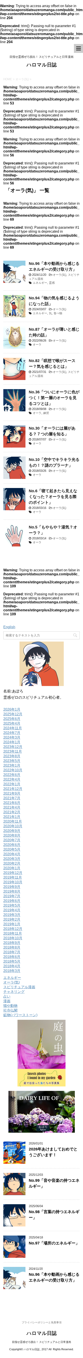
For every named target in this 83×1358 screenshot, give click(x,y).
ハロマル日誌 (42, 65)
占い (6, 996)
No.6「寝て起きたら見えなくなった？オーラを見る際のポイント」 (53, 497)
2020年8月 (11, 835)
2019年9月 (11, 887)
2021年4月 (11, 807)
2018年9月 (11, 943)
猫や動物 (10, 1006)
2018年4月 (11, 966)
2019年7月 (11, 896)
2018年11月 (12, 933)
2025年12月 (12, 714)
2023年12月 (12, 747)
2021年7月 (11, 798)
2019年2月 (11, 919)
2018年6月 (11, 957)
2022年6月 (11, 775)
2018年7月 (11, 952)
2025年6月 (11, 719)
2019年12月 (12, 873)
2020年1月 (11, 868)
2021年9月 (11, 793)
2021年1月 (11, 817)
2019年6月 (11, 901)
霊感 (52, 282)
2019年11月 (12, 877)
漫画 (6, 1001)
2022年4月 (11, 779)
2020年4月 (11, 854)
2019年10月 (12, 882)
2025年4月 (11, 723)
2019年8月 (11, 891)
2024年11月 (12, 728)
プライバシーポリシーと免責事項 (42, 1322)
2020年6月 (11, 845)
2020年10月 (12, 826)
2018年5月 (11, 961)
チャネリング (14, 992)
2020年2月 (11, 863)
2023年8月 (11, 756)
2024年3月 (11, 737)
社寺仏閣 (10, 1010)
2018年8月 (11, 947)
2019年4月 (11, 910)
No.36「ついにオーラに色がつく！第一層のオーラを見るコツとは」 (54, 398)
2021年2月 (11, 812)
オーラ (37, 344)
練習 (46, 413)
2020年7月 (11, 840)
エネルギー (40, 282)
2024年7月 (11, 733)
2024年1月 (11, 742)
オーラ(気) (59, 274)
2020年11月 (12, 821)
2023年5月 (11, 761)
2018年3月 (11, 971)
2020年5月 (11, 849)
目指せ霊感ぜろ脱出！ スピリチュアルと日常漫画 (41, 1342)
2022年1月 (11, 784)
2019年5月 (11, 905)
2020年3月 (11, 859)
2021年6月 (11, 803)
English (9, 627)
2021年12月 (12, 789)
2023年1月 (11, 765)
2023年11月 (12, 751)
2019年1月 (11, 924)
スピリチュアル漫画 (19, 987)
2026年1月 (11, 709)
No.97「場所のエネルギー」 (54, 1243)
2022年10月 (12, 770)
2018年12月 (12, 929)
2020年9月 (11, 831)
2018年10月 (12, 938)
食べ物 (58, 313)
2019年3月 (11, 915)
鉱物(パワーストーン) (20, 1015)
